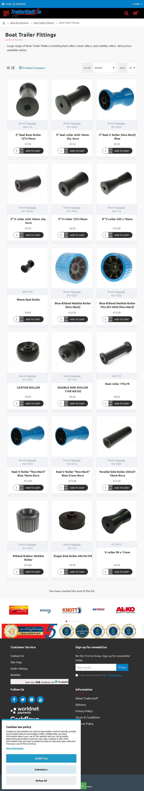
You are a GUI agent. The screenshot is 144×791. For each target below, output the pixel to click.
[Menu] (6, 13)
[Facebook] (14, 699)
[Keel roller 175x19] (116, 352)
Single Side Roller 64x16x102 (73, 556)
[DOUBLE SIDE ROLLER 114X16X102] (72, 352)
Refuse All (41, 780)
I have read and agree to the (100, 675)
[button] (34, 151)
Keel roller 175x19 (117, 384)
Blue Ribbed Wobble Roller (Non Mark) (73, 305)
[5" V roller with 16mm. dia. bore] (27, 183)
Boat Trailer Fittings (44, 22)
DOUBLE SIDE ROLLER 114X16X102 (73, 389)
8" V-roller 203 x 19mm (117, 219)
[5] (27, 99)
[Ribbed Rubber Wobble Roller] (27, 520)
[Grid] (8, 67)
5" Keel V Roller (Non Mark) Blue (117, 136)
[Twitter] (22, 699)
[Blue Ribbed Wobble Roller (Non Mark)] (72, 268)
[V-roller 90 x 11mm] (116, 520)
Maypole (31, 123)
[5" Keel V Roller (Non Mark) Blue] (116, 99)
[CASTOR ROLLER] (27, 352)
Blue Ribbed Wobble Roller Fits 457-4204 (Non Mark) (117, 305)
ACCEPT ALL (41, 758)
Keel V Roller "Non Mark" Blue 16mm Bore (28, 473)
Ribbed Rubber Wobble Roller (28, 557)
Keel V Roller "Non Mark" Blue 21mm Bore (73, 473)
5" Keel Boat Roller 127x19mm (28, 136)
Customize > (41, 769)
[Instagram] (31, 699)
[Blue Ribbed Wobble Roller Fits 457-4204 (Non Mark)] (116, 268)
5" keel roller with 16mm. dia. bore (73, 136)
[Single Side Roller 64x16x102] (72, 520)
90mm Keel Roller (28, 299)
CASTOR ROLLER (28, 387)
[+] (21, 149)
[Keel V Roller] (27, 436)
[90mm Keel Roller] (27, 268)
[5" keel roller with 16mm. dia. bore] (72, 99)
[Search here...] (126, 13)
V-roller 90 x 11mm (117, 552)
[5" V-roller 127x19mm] (72, 183)
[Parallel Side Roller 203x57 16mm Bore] (116, 436)
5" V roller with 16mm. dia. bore (28, 220)
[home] (4, 22)
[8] (116, 183)
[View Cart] (136, 13)
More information (15, 748)
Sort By (87, 67)
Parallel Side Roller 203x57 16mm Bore (117, 473)
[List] (13, 67)
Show (122, 67)
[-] (21, 152)
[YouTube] (40, 699)
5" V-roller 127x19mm (72, 219)
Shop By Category (19, 22)
